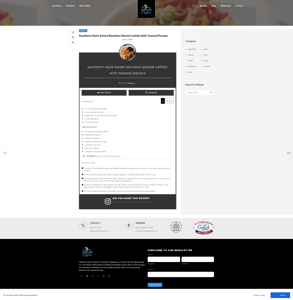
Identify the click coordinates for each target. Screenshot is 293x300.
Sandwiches (192, 66)
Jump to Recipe (127, 39)
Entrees (191, 55)
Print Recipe (105, 93)
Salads (206, 61)
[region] (146, 294)
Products (70, 5)
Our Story (56, 5)
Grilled (190, 61)
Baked (206, 49)
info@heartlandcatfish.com (99, 231)
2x (167, 101)
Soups (190, 72)
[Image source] (203, 227)
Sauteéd (207, 66)
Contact (239, 5)
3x (172, 101)
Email (150, 269)
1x (163, 101)
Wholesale (226, 5)
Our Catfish (84, 5)
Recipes (203, 5)
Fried (205, 55)
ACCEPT (283, 295)
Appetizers (192, 49)
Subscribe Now (155, 285)
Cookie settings (259, 295)
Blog (214, 5)
